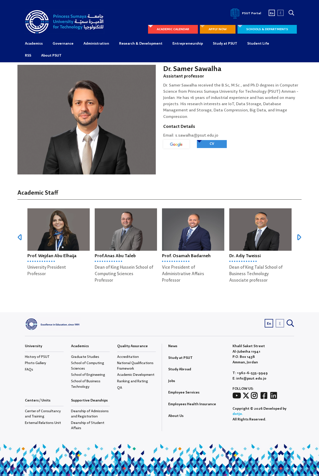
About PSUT (51, 55)
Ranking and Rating (132, 381)
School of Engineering (88, 375)
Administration (96, 43)
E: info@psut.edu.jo (249, 378)
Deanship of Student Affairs (87, 425)
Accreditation (128, 357)
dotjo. (238, 414)
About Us (175, 416)
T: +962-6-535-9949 (250, 373)
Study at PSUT (225, 43)
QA (119, 388)
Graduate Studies (85, 357)
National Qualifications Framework (135, 365)
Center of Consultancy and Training (43, 413)
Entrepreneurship (187, 43)
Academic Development (136, 375)
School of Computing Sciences (87, 365)
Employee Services (183, 392)
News (172, 346)
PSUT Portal (251, 13)
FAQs (29, 369)
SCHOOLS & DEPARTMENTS (267, 29)
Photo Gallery (35, 363)
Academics (34, 43)
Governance (63, 43)
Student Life (258, 43)
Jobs (171, 381)
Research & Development (140, 43)
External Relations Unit (43, 423)
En (272, 13)
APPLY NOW (218, 29)
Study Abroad (179, 369)
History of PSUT (37, 357)
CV (212, 144)
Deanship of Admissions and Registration (90, 413)
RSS (28, 55)
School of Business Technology (85, 384)
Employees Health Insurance (192, 404)
